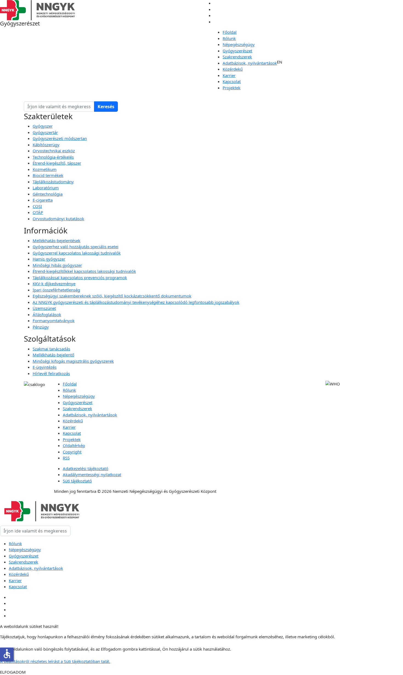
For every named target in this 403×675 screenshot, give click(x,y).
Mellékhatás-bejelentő (53, 354)
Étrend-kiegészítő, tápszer (57, 163)
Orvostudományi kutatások (58, 218)
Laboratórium (46, 187)
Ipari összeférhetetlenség (56, 290)
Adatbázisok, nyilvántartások (250, 63)
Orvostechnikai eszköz (54, 150)
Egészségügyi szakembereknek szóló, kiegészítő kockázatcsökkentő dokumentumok (112, 296)
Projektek (231, 87)
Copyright (72, 451)
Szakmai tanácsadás (51, 348)
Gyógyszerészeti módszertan (60, 138)
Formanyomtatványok (54, 320)
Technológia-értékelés (53, 157)
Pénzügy (41, 327)
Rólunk (229, 38)
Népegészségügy (239, 44)
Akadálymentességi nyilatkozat (92, 474)
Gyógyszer (43, 126)
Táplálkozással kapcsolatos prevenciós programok (80, 277)
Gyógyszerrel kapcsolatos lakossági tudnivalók (77, 253)
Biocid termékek (48, 175)
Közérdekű (233, 69)
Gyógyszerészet (237, 50)
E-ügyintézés (44, 367)
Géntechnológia (48, 194)
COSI (37, 206)
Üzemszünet (44, 308)
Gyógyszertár (45, 132)
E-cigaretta (43, 200)
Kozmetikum (44, 169)
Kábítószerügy (46, 144)
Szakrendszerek (237, 56)
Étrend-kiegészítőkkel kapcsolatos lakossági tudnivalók (84, 271)
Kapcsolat (232, 81)
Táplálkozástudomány (53, 181)
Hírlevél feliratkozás (51, 373)
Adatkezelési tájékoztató (85, 468)
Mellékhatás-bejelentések (56, 240)
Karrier (229, 75)
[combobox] (59, 106)
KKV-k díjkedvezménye (54, 283)
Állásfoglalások (47, 314)
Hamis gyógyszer (49, 259)
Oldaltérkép (74, 445)
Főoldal (230, 32)
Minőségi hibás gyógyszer (57, 265)
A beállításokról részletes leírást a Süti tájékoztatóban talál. (55, 661)
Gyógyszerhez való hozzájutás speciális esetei (75, 246)
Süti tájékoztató (77, 481)
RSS (66, 458)
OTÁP (38, 212)
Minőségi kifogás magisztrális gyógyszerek (73, 361)
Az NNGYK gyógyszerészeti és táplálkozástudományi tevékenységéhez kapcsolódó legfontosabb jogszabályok (136, 302)
